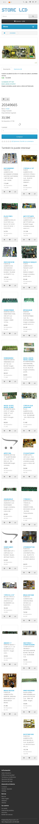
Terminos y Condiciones (9, 777)
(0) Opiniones (15, 141)
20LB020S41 (8, 499)
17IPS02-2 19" (28, 168)
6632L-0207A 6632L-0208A (28, 359)
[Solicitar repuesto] (30, 2)
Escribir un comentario (27, 141)
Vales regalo (5, 798)
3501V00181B (9, 262)
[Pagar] (35, 2)
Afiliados (4, 801)
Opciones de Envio (7, 779)
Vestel (7, 109)
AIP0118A (7, 453)
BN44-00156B (28, 595)
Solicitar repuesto (7, 789)
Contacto (4, 787)
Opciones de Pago (7, 781)
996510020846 (29, 690)
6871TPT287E (28, 216)
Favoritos (4, 812)
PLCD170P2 (8, 216)
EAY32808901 (9, 168)
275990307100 (29, 547)
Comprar (19, 137)
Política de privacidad (8, 775)
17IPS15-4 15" (9, 595)
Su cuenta (4, 808)
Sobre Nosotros (6, 773)
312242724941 (29, 453)
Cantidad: (4, 127)
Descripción (6, 69)
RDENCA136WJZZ (30, 262)
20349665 (12, 33)
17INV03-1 (27, 499)
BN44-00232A (9, 690)
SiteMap (4, 791)
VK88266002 (8, 358)
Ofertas (4, 803)
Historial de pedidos (8, 810)
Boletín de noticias (7, 814)
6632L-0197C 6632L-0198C (9, 406)
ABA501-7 (7, 643)
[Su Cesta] (33, 2)
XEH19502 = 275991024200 (29, 644)
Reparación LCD (13, 820)
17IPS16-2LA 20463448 (28, 406)
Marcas (4, 796)
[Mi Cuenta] (27, 2)
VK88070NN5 (9, 310)
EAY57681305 (28, 734)
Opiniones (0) (18, 69)
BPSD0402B (27, 310)
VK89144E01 (8, 547)
